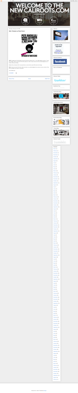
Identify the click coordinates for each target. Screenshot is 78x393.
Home (29, 78)
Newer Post (11, 78)
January (55, 174)
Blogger (45, 390)
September (55, 158)
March (54, 148)
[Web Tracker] (10, 385)
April (54, 168)
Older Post (47, 78)
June (54, 164)
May (54, 166)
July (54, 162)
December (55, 152)
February (55, 150)
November (55, 154)
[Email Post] (16, 72)
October (55, 156)
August (54, 160)
